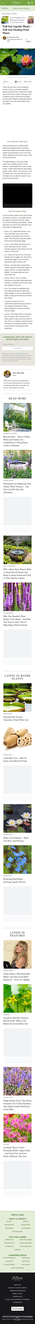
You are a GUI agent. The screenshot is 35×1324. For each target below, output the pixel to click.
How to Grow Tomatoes (26, 1239)
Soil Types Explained (9, 1264)
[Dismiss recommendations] (33, 14)
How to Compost (26, 1264)
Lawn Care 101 (26, 1261)
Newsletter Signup (9, 1224)
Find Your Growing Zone (9, 1257)
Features (28, 41)
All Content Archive (18, 1231)
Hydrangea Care (9, 1239)
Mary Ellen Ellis (14, 37)
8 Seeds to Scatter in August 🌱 (21, 8)
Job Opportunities (25, 1228)
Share (7, 81)
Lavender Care (9, 1246)
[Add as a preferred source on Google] (17, 1309)
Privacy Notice (23, 355)
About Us (9, 1221)
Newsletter (29, 81)
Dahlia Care (18, 1249)
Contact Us (26, 1221)
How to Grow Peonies (25, 1246)
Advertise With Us (26, 1224)
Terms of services (21, 353)
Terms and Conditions (17, 1290)
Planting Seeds (26, 1257)
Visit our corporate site (24, 1317)
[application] (17, 194)
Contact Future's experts (17, 1288)
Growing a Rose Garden (26, 1243)
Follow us (19, 81)
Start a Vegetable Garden (17, 1267)
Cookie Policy (17, 1296)
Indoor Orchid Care (9, 1243)
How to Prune (9, 1261)
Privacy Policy (17, 1293)
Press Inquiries (9, 1228)
